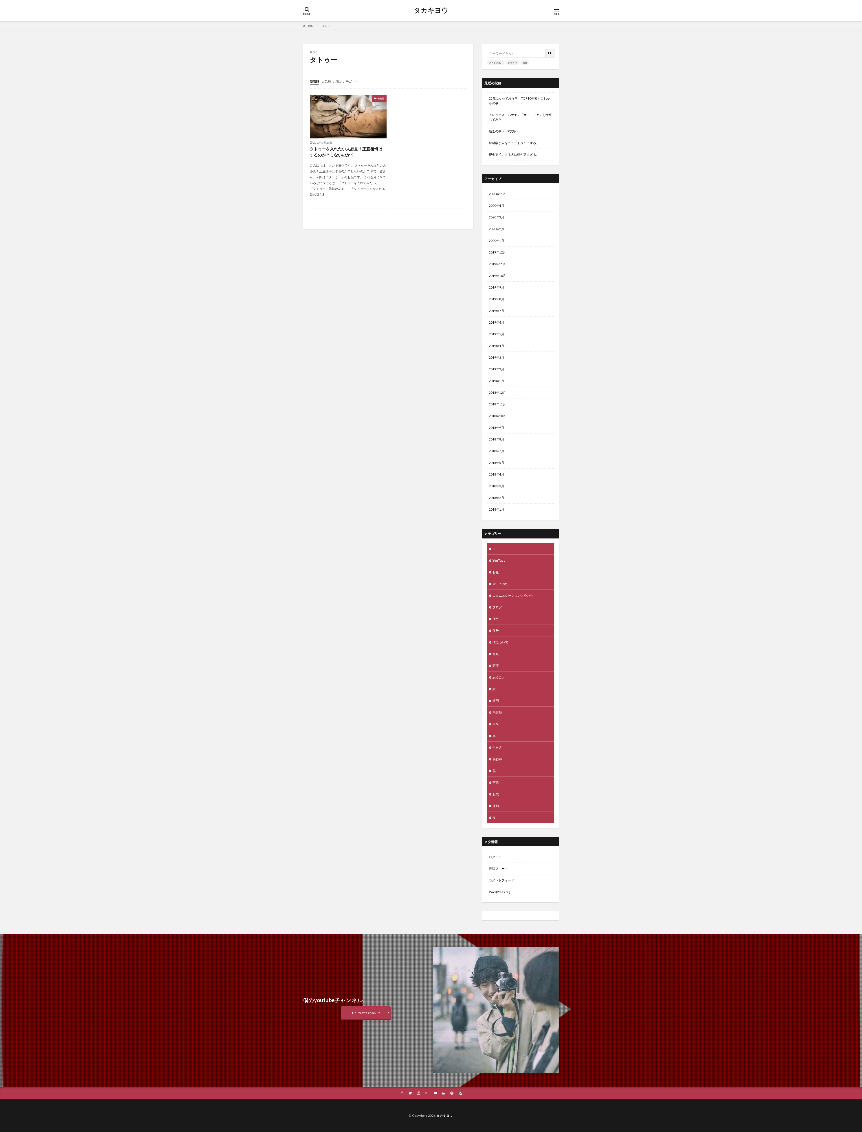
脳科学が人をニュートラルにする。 (514, 143)
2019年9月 (496, 287)
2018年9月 (496, 427)
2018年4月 (496, 474)
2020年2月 (496, 229)
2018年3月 (496, 486)
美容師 (497, 759)
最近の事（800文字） (504, 131)
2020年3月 (496, 217)
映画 (496, 701)
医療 (496, 665)
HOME (311, 26)
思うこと (499, 677)
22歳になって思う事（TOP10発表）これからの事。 (519, 100)
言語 (496, 782)
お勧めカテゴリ (344, 81)
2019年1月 (496, 381)
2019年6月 (496, 322)
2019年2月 (496, 369)
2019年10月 (497, 276)
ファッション (495, 62)
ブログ (497, 607)
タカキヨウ (431, 10)
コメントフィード (501, 880)
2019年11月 (497, 264)
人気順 (326, 81)
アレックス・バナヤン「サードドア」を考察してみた (520, 117)
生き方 (497, 747)
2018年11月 (497, 404)
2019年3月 (496, 357)
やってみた (500, 584)
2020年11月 (497, 194)
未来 (496, 724)
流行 (525, 62)
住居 (496, 630)
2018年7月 (496, 451)
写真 (496, 654)
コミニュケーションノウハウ (513, 595)
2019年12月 (497, 252)
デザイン (512, 62)
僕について (500, 642)
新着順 (314, 81)
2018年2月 (496, 498)
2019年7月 (496, 311)
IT (494, 549)
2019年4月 (496, 346)
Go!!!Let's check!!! (366, 1013)
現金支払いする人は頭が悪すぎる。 (514, 154)
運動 (496, 806)
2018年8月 (496, 439)
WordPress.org (499, 892)
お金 (496, 572)
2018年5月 (496, 463)
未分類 (381, 98)
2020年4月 (496, 205)
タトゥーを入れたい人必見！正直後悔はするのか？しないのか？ (346, 151)
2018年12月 (497, 392)
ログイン (495, 857)
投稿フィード (498, 868)
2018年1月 (496, 509)
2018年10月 (497, 416)
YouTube (499, 560)
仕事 (496, 619)
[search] (549, 53)
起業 (496, 794)
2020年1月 (496, 240)
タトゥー (327, 26)
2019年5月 (496, 334)
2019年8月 (496, 299)
